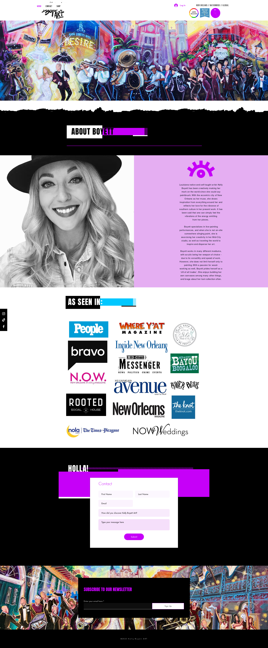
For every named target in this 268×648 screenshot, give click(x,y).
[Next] (252, 60)
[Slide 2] (131, 93)
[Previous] (15, 60)
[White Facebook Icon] (4, 326)
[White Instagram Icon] (4, 314)
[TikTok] (4, 320)
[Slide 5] (136, 93)
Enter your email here (93, 601)
